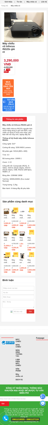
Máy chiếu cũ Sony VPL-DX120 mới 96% (14, 216)
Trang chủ (4, 6)
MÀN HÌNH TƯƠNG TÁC (19, 353)
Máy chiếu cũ (32, 2)
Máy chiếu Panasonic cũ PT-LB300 (14, 261)
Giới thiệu (8, 2)
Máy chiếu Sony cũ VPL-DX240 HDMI (30, 261)
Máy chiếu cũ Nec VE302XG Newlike (6, 216)
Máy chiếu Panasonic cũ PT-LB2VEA (30, 239)
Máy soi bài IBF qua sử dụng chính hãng (22, 261)
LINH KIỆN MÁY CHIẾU (18, 362)
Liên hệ (44, 2)
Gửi (30, 311)
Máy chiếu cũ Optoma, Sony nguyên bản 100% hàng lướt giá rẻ (6, 261)
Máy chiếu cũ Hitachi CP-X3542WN (22, 216)
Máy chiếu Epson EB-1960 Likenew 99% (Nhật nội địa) (6, 239)
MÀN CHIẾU (18, 346)
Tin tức (19, 2)
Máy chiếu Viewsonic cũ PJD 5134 (14, 239)
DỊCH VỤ (19, 380)
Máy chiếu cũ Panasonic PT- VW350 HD (30, 216)
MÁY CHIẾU (18, 340)
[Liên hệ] (6, 419)
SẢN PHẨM (18, 370)
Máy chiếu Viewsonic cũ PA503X (22, 239)
